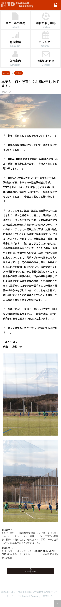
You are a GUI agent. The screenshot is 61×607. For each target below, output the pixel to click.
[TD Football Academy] (17, 4)
